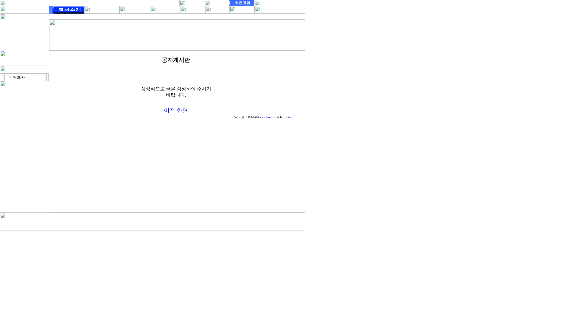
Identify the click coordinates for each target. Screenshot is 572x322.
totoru (292, 117)
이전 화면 (176, 110)
